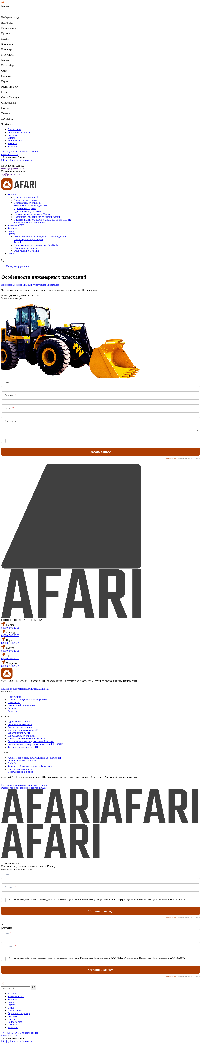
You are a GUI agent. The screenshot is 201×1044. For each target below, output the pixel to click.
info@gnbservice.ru (11, 160)
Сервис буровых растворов (28, 239)
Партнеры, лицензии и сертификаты (27, 699)
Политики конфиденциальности (95, 440)
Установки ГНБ (16, 225)
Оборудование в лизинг (26, 250)
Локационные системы (26, 200)
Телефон (9, 395)
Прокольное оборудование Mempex (33, 214)
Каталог (12, 194)
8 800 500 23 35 (9, 154)
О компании (14, 129)
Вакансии (13, 708)
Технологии (14, 702)
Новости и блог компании (22, 705)
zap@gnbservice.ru (10, 174)
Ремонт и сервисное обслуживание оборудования (40, 236)
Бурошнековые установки (28, 211)
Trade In (18, 242)
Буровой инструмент (25, 208)
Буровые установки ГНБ (27, 197)
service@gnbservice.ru (12, 168)
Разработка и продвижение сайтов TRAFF (24, 787)
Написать (27, 160)
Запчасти (12, 228)
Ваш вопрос (11, 421)
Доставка (12, 135)
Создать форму (171, 458)
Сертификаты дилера (19, 132)
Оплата (11, 137)
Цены (11, 253)
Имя (7, 382)
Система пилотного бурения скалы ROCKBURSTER (42, 219)
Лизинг (12, 231)
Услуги (11, 233)
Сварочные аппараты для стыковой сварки (37, 217)
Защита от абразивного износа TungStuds (36, 245)
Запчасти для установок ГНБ (29, 222)
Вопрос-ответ (15, 140)
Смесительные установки (27, 202)
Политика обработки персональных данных (25, 688)
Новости (12, 143)
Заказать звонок (30, 151)
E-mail (8, 408)
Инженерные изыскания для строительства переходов (30, 284)
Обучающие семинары (26, 248)
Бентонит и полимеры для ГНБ (30, 205)
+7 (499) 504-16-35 (11, 151)
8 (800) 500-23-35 (10, 627)
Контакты (13, 146)
